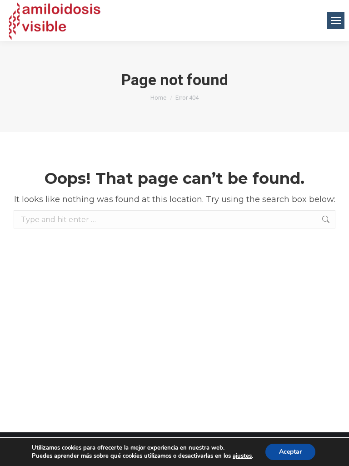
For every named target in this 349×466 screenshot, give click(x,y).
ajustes (242, 456)
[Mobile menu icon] (335, 20)
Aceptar (290, 451)
